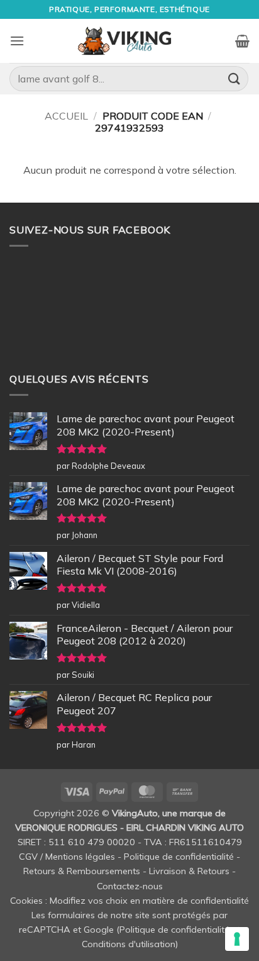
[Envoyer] (234, 78)
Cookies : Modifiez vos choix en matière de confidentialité (129, 900)
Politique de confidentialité (179, 856)
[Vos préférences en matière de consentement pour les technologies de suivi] (237, 939)
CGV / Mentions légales (67, 856)
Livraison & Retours (189, 871)
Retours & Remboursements (81, 871)
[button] (17, 40)
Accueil (66, 116)
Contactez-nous (130, 886)
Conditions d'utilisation (128, 944)
